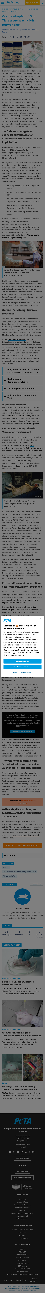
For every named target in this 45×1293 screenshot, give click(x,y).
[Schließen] (40, 618)
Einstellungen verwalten (22, 672)
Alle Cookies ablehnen (22, 667)
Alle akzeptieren (22, 661)
